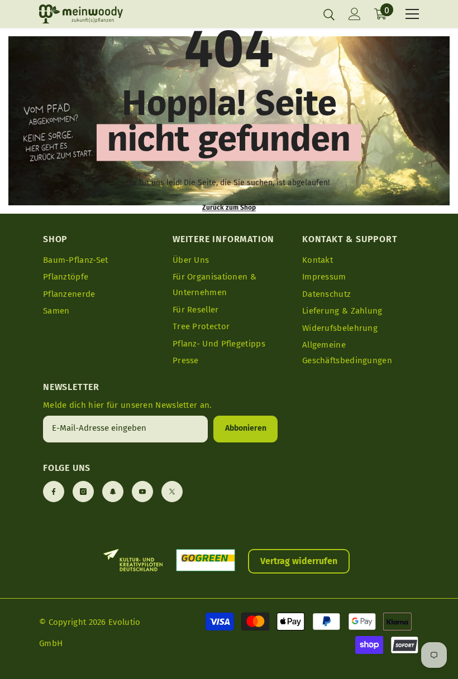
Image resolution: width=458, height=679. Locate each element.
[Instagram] (83, 491)
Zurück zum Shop (229, 207)
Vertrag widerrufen (298, 561)
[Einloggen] (355, 14)
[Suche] (329, 14)
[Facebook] (53, 491)
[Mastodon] (112, 491)
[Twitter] (172, 491)
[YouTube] (142, 491)
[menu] (412, 14)
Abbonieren (245, 428)
